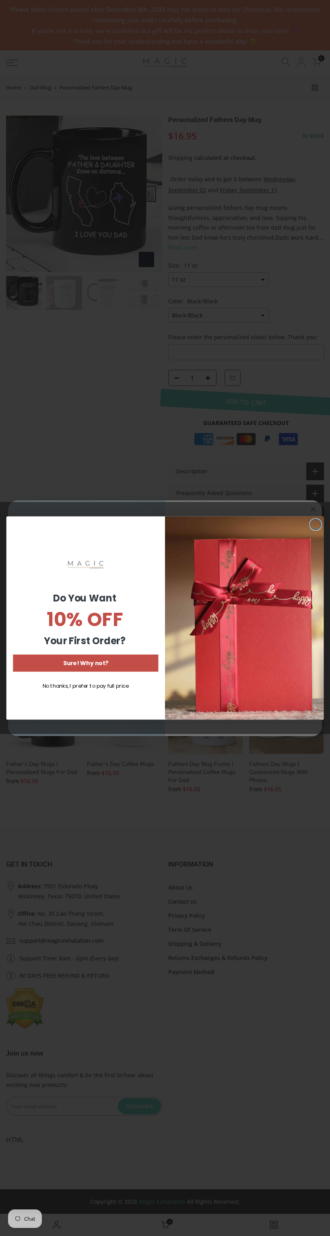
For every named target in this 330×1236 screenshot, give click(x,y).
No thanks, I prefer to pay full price (86, 686)
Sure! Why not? (85, 663)
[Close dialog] (315, 524)
